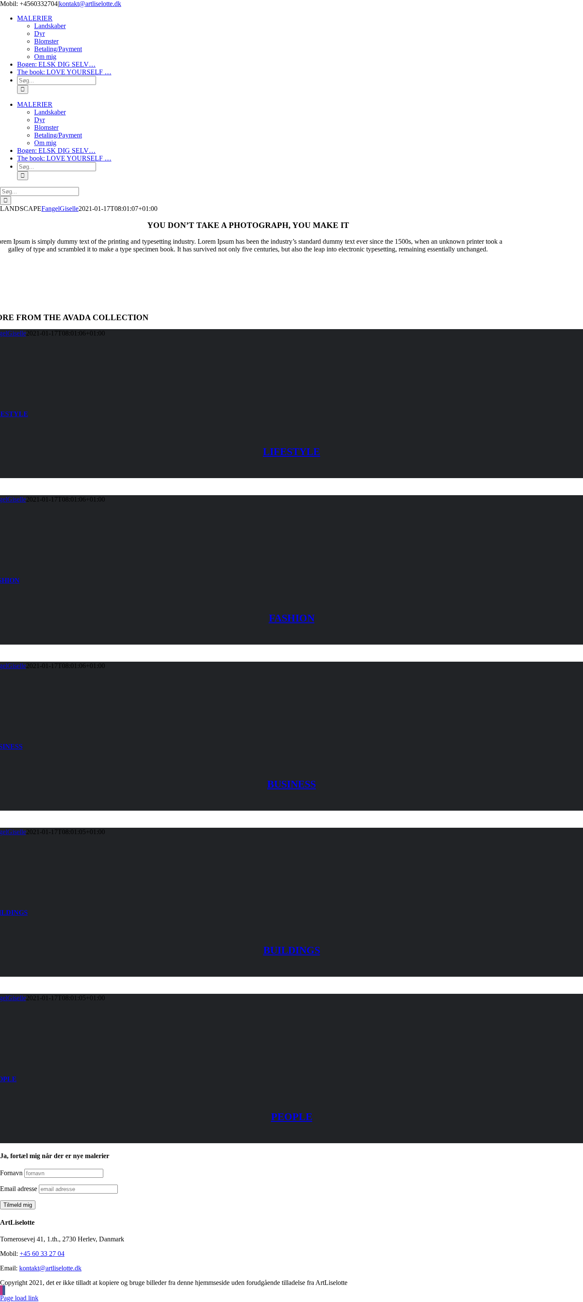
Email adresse (18, 1188)
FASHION (292, 618)
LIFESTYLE (291, 451)
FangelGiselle (60, 208)
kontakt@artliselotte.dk (90, 3)
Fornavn (11, 1172)
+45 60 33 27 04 (42, 1253)
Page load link (19, 1298)
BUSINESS (291, 784)
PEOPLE (291, 1116)
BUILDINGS (291, 950)
